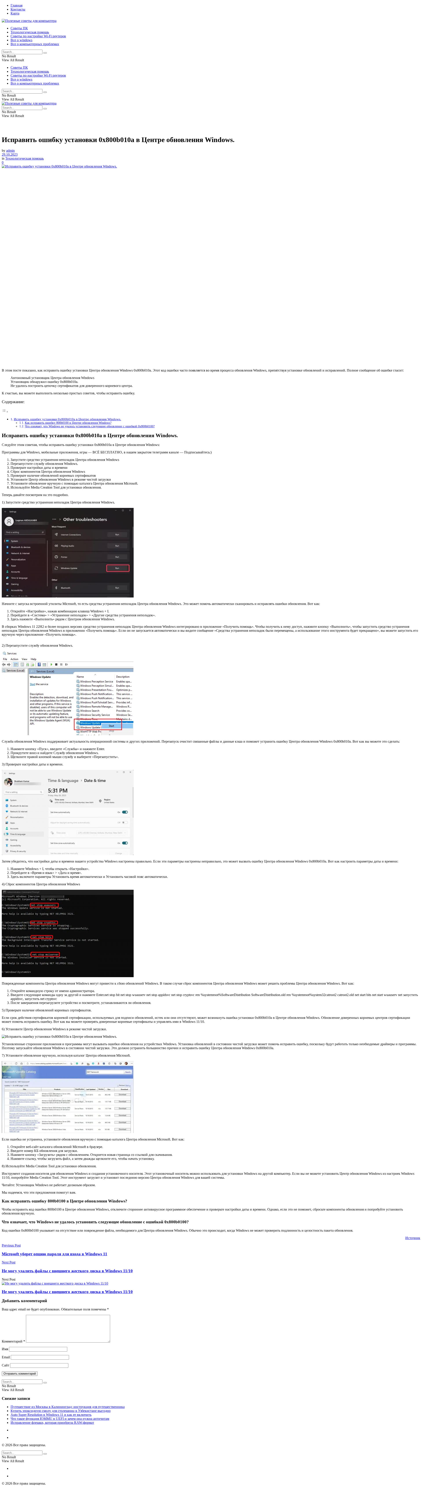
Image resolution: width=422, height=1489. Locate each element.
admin (10, 150)
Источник (412, 1238)
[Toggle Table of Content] (5, 411)
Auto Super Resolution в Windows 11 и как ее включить (51, 1415)
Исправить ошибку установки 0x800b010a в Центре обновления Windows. (67, 419)
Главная (16, 5)
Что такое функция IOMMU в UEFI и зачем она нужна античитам (60, 1418)
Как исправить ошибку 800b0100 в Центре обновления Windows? (68, 422)
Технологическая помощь (30, 32)
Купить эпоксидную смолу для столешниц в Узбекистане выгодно (61, 1411)
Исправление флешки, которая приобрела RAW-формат (52, 1422)
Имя (5, 1349)
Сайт (5, 1365)
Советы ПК (19, 28)
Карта (15, 13)
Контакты (18, 9)
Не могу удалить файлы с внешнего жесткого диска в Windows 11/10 (67, 1291)
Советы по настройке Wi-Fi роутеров (38, 36)
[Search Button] (45, 53)
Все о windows (21, 40)
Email (6, 1357)
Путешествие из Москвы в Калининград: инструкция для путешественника (68, 1407)
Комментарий (13, 1341)
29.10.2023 (10, 154)
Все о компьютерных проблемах (35, 44)
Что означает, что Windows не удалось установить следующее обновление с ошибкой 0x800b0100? (90, 426)
